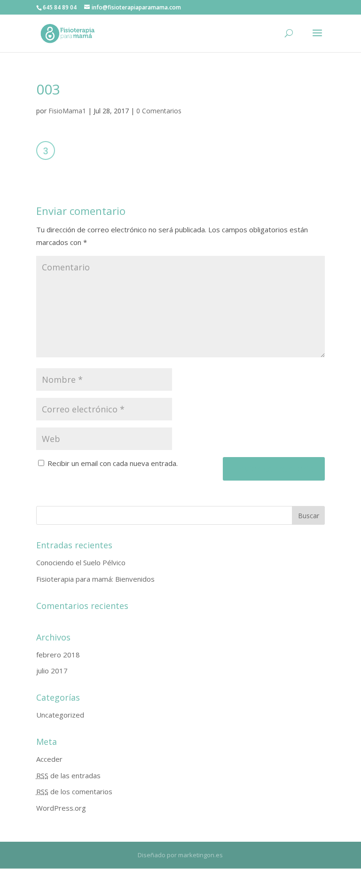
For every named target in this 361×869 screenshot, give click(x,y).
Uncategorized (60, 714)
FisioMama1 (67, 110)
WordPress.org (61, 808)
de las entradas (68, 775)
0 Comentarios (158, 110)
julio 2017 (52, 670)
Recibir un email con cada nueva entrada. (112, 463)
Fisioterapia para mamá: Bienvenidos (95, 579)
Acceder (49, 759)
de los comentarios (74, 791)
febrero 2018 (58, 654)
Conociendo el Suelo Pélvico (81, 562)
